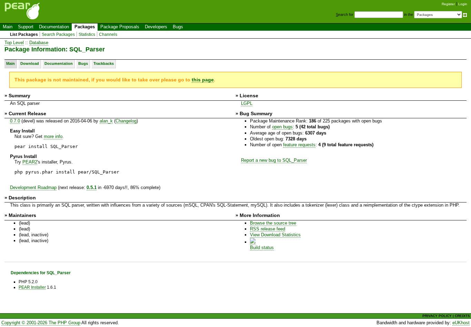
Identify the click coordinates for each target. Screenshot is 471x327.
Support (25, 26)
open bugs (282, 126)
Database (38, 42)
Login (462, 4)
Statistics (87, 34)
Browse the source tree (273, 223)
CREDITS (462, 316)
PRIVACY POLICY (437, 316)
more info (53, 136)
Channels (108, 34)
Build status (262, 247)
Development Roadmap (33, 187)
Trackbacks (103, 63)
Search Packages (58, 34)
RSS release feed (267, 228)
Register (448, 4)
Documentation (54, 26)
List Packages (24, 34)
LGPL (246, 103)
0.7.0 (15, 120)
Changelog (126, 120)
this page (203, 79)
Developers (156, 26)
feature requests (299, 144)
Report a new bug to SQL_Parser (274, 160)
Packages (84, 26)
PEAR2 (29, 162)
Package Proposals (119, 26)
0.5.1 (92, 187)
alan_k (106, 120)
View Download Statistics (275, 234)
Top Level (14, 42)
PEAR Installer (32, 287)
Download (29, 63)
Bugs (178, 26)
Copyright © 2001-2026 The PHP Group (40, 322)
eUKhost (461, 322)
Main (7, 26)
